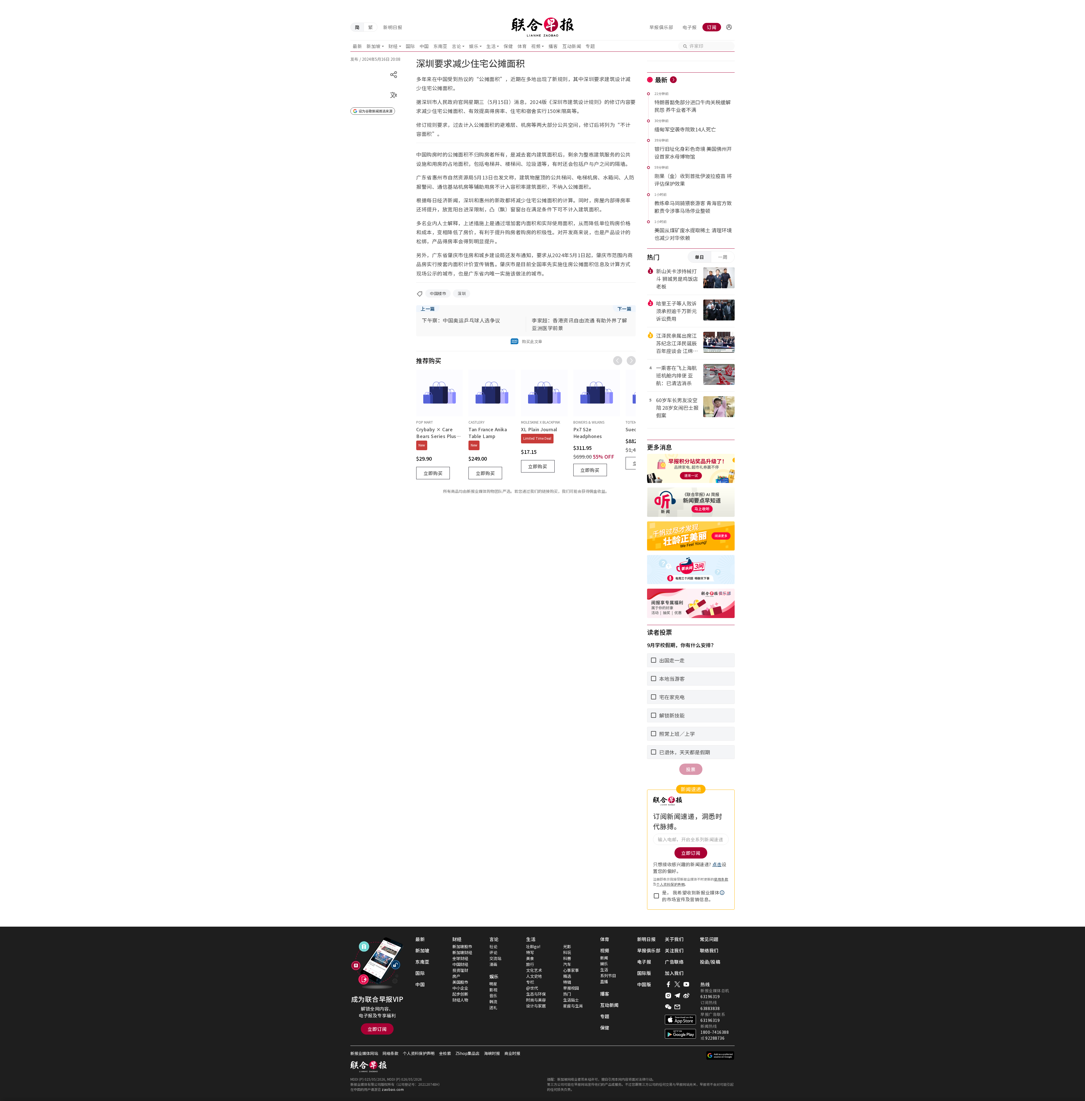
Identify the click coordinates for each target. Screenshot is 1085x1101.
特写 (530, 952)
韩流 (493, 1001)
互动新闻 (571, 46)
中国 (424, 46)
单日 (699, 256)
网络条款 (390, 1053)
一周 (723, 256)
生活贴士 (571, 1000)
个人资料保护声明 (670, 884)
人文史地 (534, 976)
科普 (567, 958)
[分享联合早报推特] (677, 984)
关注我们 (674, 950)
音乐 (493, 995)
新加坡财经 (462, 952)
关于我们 (674, 939)
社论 (493, 946)
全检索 (445, 1053)
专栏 (530, 982)
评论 (493, 952)
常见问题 (709, 939)
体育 (522, 46)
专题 (590, 46)
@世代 (532, 988)
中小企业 (460, 988)
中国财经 (460, 964)
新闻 (604, 958)
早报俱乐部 (661, 27)
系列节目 (608, 975)
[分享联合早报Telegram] (677, 995)
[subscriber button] (729, 27)
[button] (729, 27)
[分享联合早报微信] (668, 1007)
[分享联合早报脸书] (668, 984)
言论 (456, 46)
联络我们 (709, 950)
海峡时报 (492, 1053)
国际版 (644, 973)
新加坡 (373, 46)
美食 (530, 958)
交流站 (495, 958)
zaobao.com (393, 1089)
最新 (357, 46)
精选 (567, 976)
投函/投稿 (710, 961)
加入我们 (674, 973)
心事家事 (571, 970)
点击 (717, 864)
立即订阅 (377, 1029)
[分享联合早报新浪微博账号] (686, 995)
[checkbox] (656, 895)
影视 (493, 989)
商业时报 (512, 1053)
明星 (493, 984)
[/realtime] (673, 79)
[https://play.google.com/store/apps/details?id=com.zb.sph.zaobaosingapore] (680, 1034)
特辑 (567, 982)
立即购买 (433, 473)
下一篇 (624, 308)
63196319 (710, 996)
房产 (456, 976)
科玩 (567, 952)
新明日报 (392, 27)
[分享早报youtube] (686, 984)
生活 (491, 46)
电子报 (689, 27)
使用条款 (721, 879)
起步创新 (460, 994)
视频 (536, 46)
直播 (604, 981)
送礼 (493, 1007)
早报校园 (571, 988)
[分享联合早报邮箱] (677, 1007)
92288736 (714, 1038)
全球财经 (460, 958)
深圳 (461, 293)
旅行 (530, 964)
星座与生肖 (573, 1006)
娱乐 (473, 46)
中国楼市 (438, 293)
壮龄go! (533, 946)
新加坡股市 (462, 946)
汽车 (567, 964)
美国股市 (460, 982)
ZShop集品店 (467, 1053)
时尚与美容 (536, 1000)
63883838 (710, 1008)
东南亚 (440, 46)
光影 (567, 946)
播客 (553, 46)
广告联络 (674, 961)
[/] (542, 27)
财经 (393, 46)
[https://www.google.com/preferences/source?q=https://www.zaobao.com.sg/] (720, 1055)
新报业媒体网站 (364, 1053)
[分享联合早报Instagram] (668, 995)
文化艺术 (534, 970)
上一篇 (428, 308)
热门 (567, 994)
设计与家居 (536, 1006)
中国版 (644, 984)
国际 (410, 46)
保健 (508, 46)
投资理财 (460, 970)
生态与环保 (536, 994)
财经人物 (460, 1000)
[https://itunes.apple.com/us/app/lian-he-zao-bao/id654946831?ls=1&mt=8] (680, 1019)
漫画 (493, 964)
